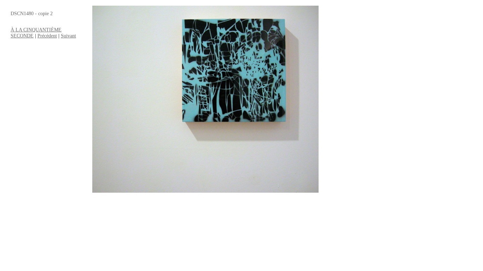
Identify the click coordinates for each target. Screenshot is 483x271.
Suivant (68, 35)
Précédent (47, 35)
